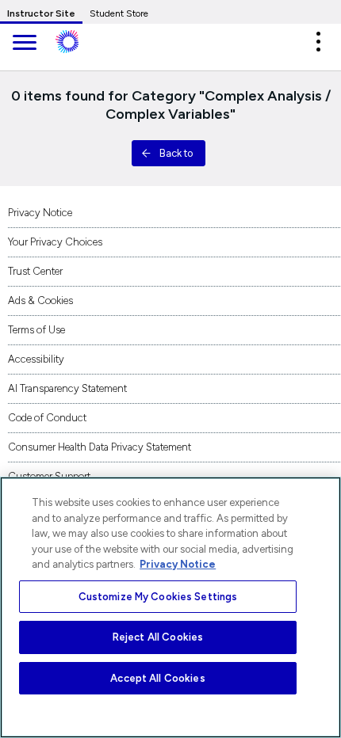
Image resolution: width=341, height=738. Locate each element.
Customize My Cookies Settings (158, 597)
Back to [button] (176, 153)
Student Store (119, 13)
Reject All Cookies (158, 637)
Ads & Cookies (40, 300)
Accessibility (36, 359)
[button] (318, 41)
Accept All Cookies (157, 678)
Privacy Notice (40, 213)
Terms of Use (36, 330)
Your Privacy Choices (55, 242)
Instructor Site (41, 13)
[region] (170, 607)
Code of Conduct (47, 418)
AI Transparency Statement (67, 388)
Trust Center (35, 271)
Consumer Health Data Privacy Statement (99, 447)
